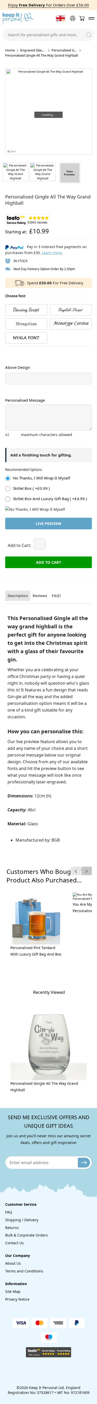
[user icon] (72, 18)
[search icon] (88, 35)
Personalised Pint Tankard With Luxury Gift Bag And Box (35, 951)
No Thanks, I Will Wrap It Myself (41, 477)
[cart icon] (81, 18)
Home (10, 50)
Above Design (17, 367)
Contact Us (14, 1242)
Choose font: (15, 351)
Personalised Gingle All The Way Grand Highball (44, 1086)
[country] (60, 18)
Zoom (13, 151)
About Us (13, 1263)
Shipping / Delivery (21, 1219)
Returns (12, 1227)
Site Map (12, 1291)
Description (18, 595)
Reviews (40, 595)
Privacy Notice (17, 1299)
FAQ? (56, 595)
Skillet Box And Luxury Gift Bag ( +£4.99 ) (50, 498)
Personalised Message (25, 400)
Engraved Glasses (33, 50)
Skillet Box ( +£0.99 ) (31, 488)
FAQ (8, 1212)
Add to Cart (48, 562)
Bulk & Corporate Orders (26, 1235)
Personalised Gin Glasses (64, 50)
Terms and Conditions (24, 1271)
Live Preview (48, 523)
